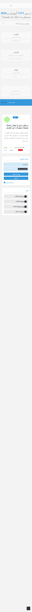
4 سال (5, 150)
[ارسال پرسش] (28, 608)
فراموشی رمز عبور (23, 169)
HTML (23, 147)
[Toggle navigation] (11, 5)
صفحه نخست (11, 102)
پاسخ (11, 150)
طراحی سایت (17, 147)
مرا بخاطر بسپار (10, 182)
